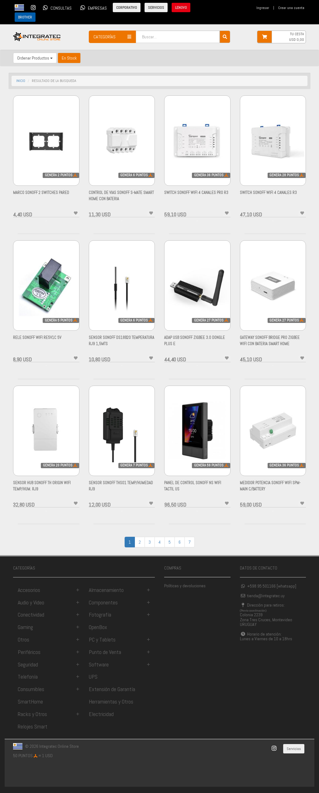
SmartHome (30, 701)
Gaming (25, 627)
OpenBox (98, 627)
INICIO (20, 80)
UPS (93, 676)
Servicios (294, 748)
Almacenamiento (106, 590)
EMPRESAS (97, 8)
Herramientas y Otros (111, 701)
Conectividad (31, 614)
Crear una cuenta (291, 7)
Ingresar (262, 7)
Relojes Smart (32, 726)
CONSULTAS (61, 8)
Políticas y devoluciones (185, 586)
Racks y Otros (32, 714)
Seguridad (28, 664)
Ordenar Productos (33, 58)
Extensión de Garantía (112, 689)
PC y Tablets (102, 639)
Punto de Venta (105, 652)
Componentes (103, 602)
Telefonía (28, 676)
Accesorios (29, 590)
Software (99, 664)
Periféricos (29, 652)
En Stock (69, 58)
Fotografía (100, 614)
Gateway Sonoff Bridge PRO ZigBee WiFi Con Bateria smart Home (270, 344)
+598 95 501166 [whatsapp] (271, 586)
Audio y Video (31, 602)
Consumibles (31, 689)
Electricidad (101, 714)
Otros (23, 639)
